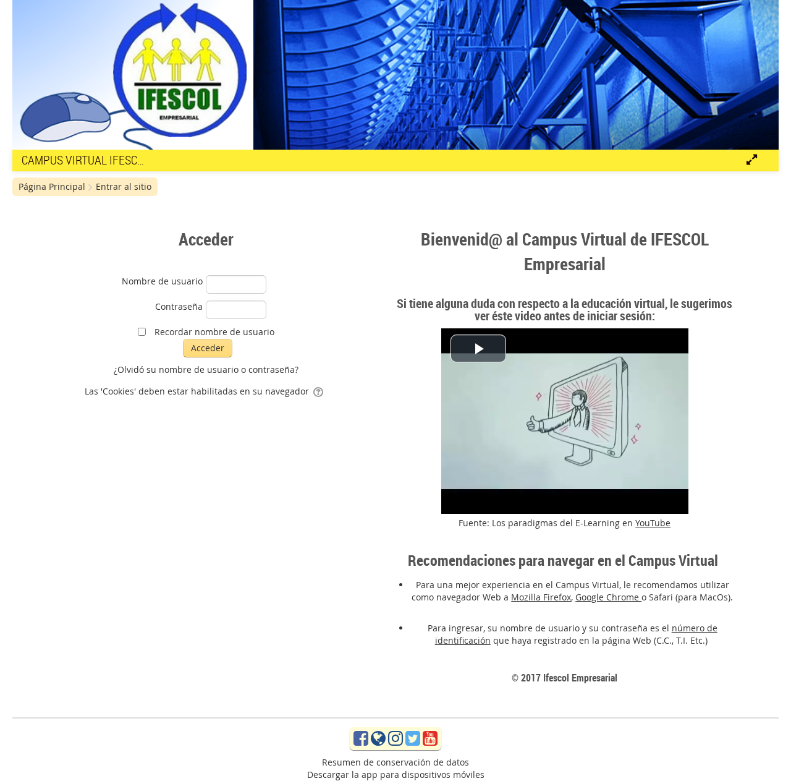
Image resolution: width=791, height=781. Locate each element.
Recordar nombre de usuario (214, 332)
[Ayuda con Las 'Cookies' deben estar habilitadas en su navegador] (319, 391)
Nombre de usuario (162, 281)
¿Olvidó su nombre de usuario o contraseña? (206, 369)
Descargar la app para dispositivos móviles (395, 774)
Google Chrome (608, 597)
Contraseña (179, 306)
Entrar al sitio (123, 186)
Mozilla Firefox (541, 597)
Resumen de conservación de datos (395, 762)
